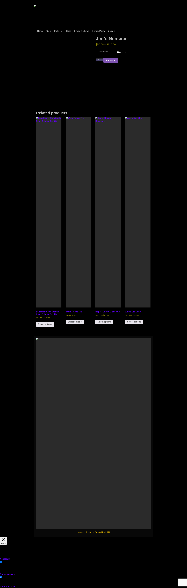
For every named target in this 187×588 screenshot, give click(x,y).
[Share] (178, 3)
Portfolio (58, 31)
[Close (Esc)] (184, 3)
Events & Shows (81, 31)
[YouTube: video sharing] (135, 1)
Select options (45, 324)
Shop (68, 31)
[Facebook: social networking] (130, 1)
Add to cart (110, 60)
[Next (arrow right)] (182, 294)
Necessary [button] (5, 559)
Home (40, 31)
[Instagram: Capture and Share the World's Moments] (151, 1)
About (48, 31)
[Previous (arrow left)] (4, 294)
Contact (111, 31)
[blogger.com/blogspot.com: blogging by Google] (146, 1)
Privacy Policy (98, 31)
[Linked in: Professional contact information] (141, 1)
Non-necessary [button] (7, 574)
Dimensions (103, 51)
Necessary (7, 562)
